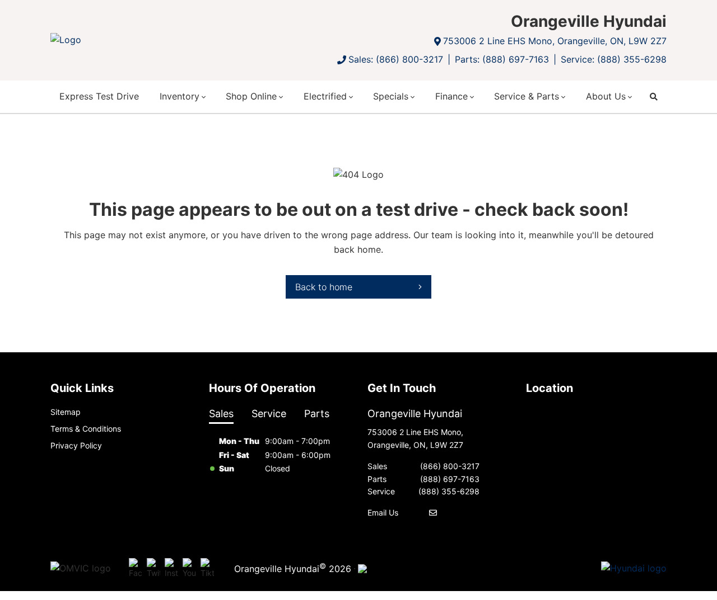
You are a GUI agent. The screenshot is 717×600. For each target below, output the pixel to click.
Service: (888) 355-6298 (614, 59)
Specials (390, 96)
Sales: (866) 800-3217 (395, 59)
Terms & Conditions (85, 428)
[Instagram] (171, 568)
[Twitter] (153, 568)
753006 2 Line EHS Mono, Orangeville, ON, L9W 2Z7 (555, 40)
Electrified (325, 96)
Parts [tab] (316, 413)
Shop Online (251, 96)
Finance (451, 96)
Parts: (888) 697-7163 (502, 59)
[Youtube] (189, 568)
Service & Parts (526, 96)
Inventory (179, 96)
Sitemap (65, 412)
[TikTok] (207, 568)
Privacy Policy (76, 445)
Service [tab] (269, 413)
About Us (606, 96)
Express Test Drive (99, 96)
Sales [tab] (221, 413)
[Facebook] (135, 568)
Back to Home (323, 286)
